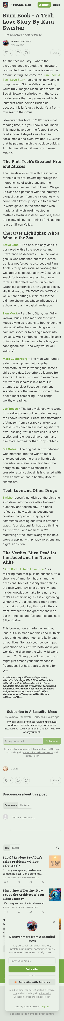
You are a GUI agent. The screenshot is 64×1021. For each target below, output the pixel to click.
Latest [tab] (15, 847)
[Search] (57, 848)
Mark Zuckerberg (15, 358)
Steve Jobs (11, 245)
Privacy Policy (43, 996)
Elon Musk (10, 313)
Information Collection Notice (38, 752)
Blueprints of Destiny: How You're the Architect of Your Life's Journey (23, 894)
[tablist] (17, 805)
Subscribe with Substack (34, 982)
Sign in (57, 4)
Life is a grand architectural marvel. (23, 903)
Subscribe (44, 4)
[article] (32, 869)
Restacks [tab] (25, 805)
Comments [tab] (11, 805)
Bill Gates (9, 449)
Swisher (8, 497)
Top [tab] (7, 847)
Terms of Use (48, 748)
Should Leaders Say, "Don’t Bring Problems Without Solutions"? (22, 861)
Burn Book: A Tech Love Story (24, 569)
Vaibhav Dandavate (21, 41)
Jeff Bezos (10, 408)
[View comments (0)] (18, 52)
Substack (15, 1013)
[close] (54, 922)
